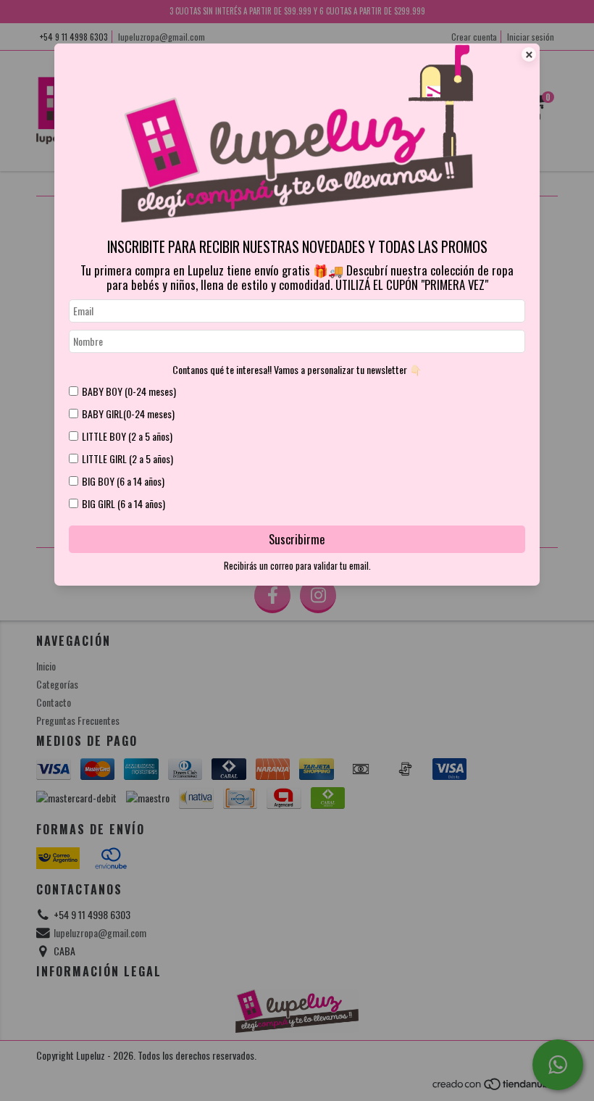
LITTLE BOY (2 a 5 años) (127, 436)
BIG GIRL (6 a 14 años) (123, 503)
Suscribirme (297, 539)
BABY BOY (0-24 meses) (129, 391)
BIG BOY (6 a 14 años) (123, 481)
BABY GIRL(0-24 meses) (128, 413)
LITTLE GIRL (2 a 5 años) (127, 458)
